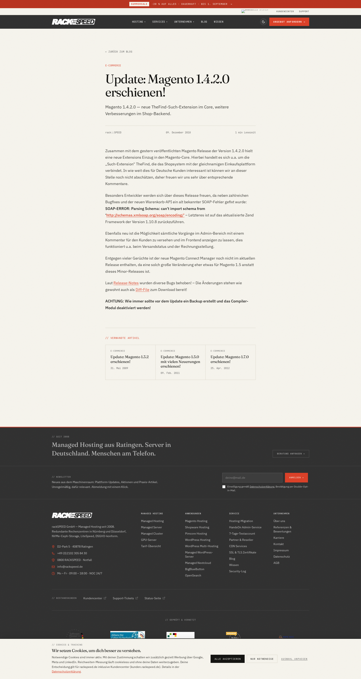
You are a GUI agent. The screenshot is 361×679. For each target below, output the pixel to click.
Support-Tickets (123, 598)
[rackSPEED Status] (256, 11)
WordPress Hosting (197, 540)
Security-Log (237, 571)
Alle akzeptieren (228, 658)
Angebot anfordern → (289, 21)
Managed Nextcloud (198, 563)
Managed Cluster (152, 533)
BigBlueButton (194, 569)
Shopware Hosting (197, 527)
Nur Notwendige (261, 658)
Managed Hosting (152, 521)
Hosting (139, 21)
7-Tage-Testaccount (242, 533)
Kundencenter (285, 11)
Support (304, 11)
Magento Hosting (196, 521)
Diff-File (142, 289)
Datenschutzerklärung (262, 486)
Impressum (281, 550)
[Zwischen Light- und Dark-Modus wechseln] (263, 21)
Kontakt (278, 544)
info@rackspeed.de (70, 566)
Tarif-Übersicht (151, 546)
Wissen (219, 21)
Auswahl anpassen (294, 658)
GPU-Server (148, 540)
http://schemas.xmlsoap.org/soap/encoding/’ (145, 215)
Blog (204, 21)
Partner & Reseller (241, 540)
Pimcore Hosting (196, 533)
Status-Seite (153, 598)
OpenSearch (193, 575)
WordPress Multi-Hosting (201, 546)
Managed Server (151, 527)
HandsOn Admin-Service (245, 527)
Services (160, 21)
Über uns (279, 521)
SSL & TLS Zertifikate (242, 552)
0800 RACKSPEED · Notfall (74, 560)
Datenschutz (281, 556)
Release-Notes (126, 282)
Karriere (278, 538)
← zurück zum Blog (118, 51)
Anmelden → (296, 477)
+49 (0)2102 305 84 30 (72, 553)
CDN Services (238, 546)
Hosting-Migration (241, 521)
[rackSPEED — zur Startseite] (73, 22)
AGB (276, 563)
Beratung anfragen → (291, 453)
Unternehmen (184, 21)
